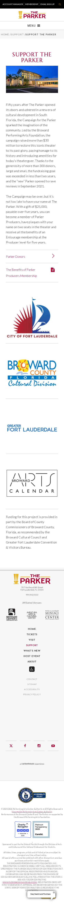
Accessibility (32, 689)
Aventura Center (32, 615)
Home (5, 34)
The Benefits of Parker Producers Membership (21, 273)
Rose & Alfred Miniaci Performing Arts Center (52, 615)
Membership (31, 4)
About (32, 662)
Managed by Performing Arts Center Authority (32, 812)
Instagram (39, 746)
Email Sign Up (47, 4)
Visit (32, 640)
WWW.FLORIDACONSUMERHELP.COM (20, 882)
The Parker (32, 15)
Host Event (32, 656)
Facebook (25, 746)
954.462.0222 (32, 594)
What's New (32, 651)
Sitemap (32, 684)
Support (17, 34)
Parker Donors (15, 256)
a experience (32, 764)
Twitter (11, 746)
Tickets (32, 634)
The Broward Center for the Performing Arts (11, 614)
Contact (32, 679)
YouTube (53, 746)
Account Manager (13, 4)
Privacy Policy (32, 694)
